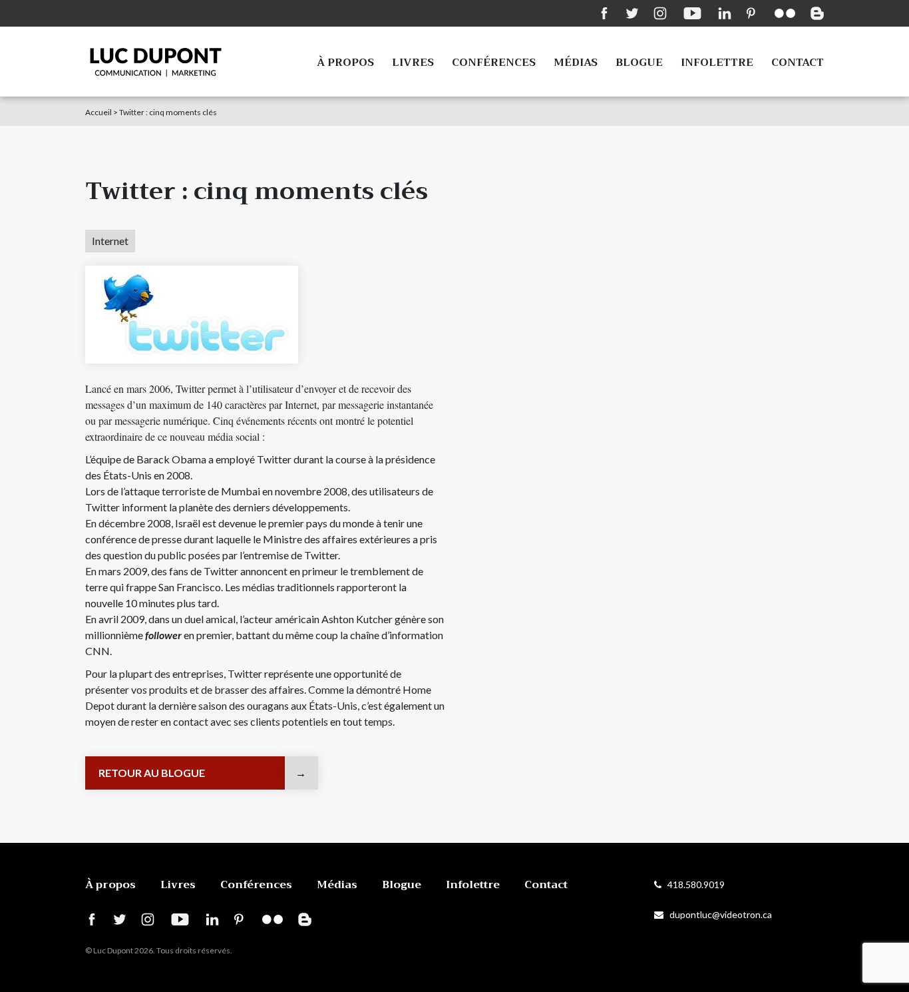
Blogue (639, 63)
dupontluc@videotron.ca (717, 914)
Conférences (494, 63)
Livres (413, 63)
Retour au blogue (151, 772)
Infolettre (717, 63)
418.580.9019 (693, 884)
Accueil (98, 112)
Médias (576, 63)
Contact (797, 63)
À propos (345, 63)
